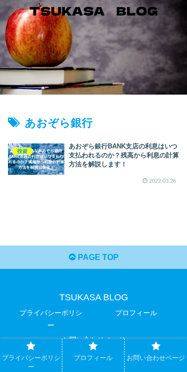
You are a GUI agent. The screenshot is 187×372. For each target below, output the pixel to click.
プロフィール (136, 313)
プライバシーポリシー (50, 319)
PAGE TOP (97, 257)
